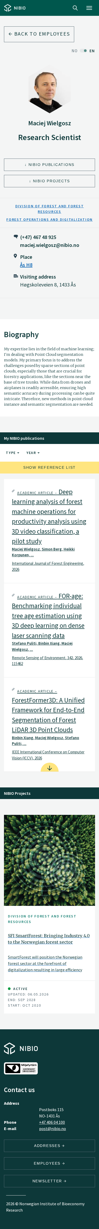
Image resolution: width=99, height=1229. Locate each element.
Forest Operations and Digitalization (49, 219)
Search (75, 8)
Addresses (48, 1146)
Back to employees (41, 33)
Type (11, 452)
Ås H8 (26, 264)
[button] (49, 531)
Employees (48, 1163)
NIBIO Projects (51, 181)
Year (31, 452)
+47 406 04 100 (52, 1122)
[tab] (49, 531)
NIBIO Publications (52, 164)
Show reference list (49, 467)
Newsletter (48, 1181)
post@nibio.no (52, 1128)
